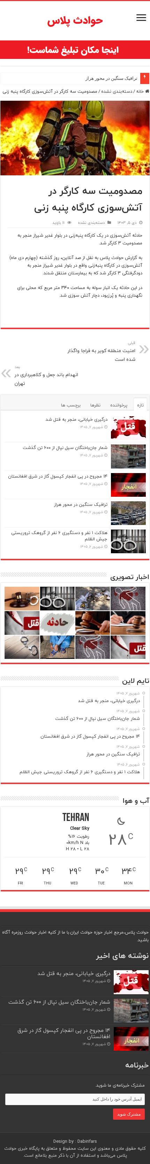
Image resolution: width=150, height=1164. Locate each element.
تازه (140, 405)
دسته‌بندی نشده (116, 91)
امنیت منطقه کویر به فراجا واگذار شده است (101, 352)
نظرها (95, 405)
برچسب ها (71, 405)
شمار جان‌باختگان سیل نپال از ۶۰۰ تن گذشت (65, 447)
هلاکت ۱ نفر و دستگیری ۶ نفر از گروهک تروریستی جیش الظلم (59, 536)
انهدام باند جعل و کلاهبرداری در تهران (46, 376)
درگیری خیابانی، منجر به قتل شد (76, 419)
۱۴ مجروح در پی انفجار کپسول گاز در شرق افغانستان (57, 476)
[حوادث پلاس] (75, 20)
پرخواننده (118, 405)
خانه (140, 91)
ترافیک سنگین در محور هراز (111, 78)
